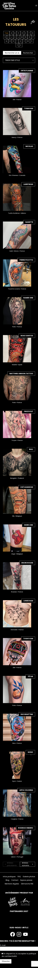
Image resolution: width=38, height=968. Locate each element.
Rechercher (28, 53)
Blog (7, 880)
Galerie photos (29, 876)
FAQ (19, 876)
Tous (6, 33)
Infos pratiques (9, 876)
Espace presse (26, 880)
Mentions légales (12, 884)
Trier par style (12, 60)
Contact (14, 880)
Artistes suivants (25, 864)
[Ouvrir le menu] (36, 5)
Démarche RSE (27, 884)
